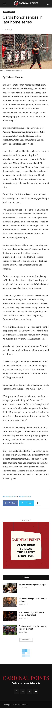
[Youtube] (35, 691)
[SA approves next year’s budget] (10, 588)
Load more (25, 639)
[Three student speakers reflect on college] (10, 602)
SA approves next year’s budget (32, 585)
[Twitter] (29, 691)
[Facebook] (16, 691)
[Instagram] (22, 691)
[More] (37, 503)
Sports (12, 12)
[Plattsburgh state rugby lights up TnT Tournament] (10, 630)
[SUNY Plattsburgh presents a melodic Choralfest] (10, 616)
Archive (5, 12)
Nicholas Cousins (9, 496)
